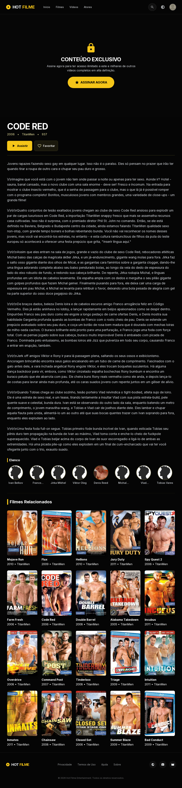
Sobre (117, 764)
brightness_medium (163, 7)
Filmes (60, 7)
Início (46, 7)
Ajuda (104, 764)
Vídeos (73, 7)
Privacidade (65, 764)
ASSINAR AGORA (91, 82)
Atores (88, 7)
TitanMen (28, 134)
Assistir (19, 146)
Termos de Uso (86, 764)
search (152, 7)
